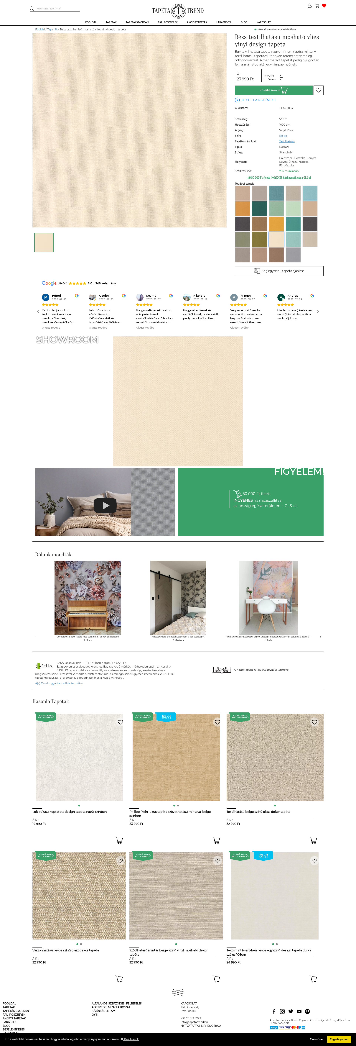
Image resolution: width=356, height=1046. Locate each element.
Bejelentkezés (14, 1029)
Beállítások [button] (131, 1039)
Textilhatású (287, 141)
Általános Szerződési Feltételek (117, 1003)
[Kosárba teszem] (119, 840)
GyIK (95, 1014)
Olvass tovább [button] (51, 327)
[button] (318, 311)
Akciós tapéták (14, 1018)
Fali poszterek (14, 1014)
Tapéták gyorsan (16, 1011)
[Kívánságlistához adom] (319, 90)
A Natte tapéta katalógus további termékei (261, 669)
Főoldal (40, 29)
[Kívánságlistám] (324, 6)
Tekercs (272, 79)
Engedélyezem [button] (339, 1039)
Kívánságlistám (103, 1011)
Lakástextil (11, 1022)
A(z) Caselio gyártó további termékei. (59, 683)
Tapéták (52, 29)
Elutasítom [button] (316, 1039)
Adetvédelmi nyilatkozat (111, 1007)
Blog (7, 1025)
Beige (283, 135)
